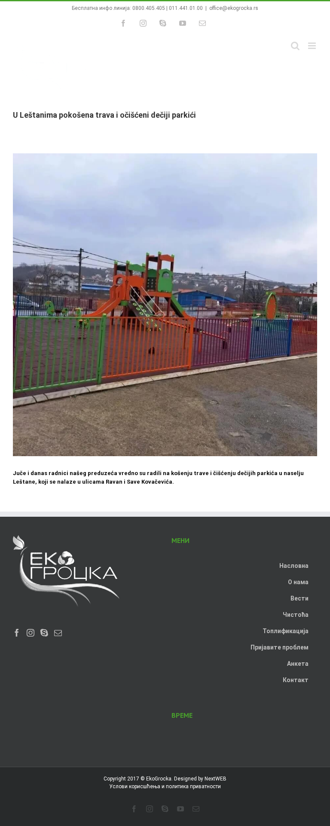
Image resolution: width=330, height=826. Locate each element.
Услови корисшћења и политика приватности (165, 786)
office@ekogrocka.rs (233, 8)
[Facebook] (17, 633)
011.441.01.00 (186, 8)
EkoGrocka (158, 779)
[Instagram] (30, 633)
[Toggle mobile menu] (312, 45)
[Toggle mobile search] (295, 45)
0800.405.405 (148, 8)
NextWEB (215, 779)
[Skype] (44, 633)
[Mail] (58, 633)
